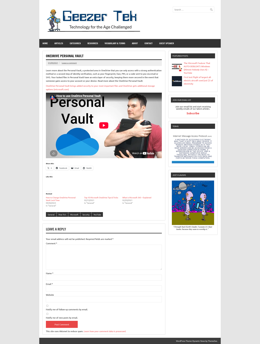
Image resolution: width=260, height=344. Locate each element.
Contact (148, 43)
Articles (58, 43)
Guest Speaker (166, 43)
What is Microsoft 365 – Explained (136, 197)
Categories (75, 43)
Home (45, 43)
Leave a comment (69, 63)
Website (50, 295)
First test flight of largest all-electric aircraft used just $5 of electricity (198, 80)
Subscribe (193, 113)
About (135, 43)
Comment (51, 243)
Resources (92, 43)
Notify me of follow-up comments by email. (67, 309)
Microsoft (74, 214)
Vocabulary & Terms (115, 43)
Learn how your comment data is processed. (105, 331)
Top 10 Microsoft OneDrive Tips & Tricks (101, 197)
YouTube (97, 214)
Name (49, 273)
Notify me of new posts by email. (62, 318)
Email (49, 284)
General (51, 214)
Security (86, 214)
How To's (62, 214)
